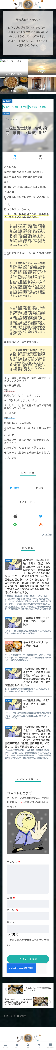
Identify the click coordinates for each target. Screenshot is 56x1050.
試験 (44, 107)
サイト (10, 922)
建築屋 (9, 101)
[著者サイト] (15, 516)
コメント (14, 862)
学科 (25, 107)
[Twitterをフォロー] (40, 516)
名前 (11, 897)
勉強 (7, 107)
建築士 (34, 107)
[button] (50, 536)
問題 (16, 107)
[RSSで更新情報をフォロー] (40, 524)
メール (12, 910)
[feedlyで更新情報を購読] (15, 524)
